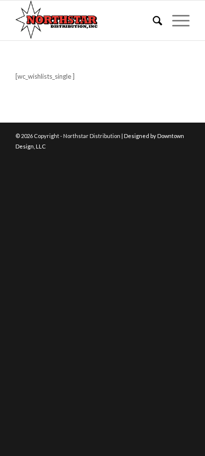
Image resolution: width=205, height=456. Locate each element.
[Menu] (176, 20)
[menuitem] (152, 20)
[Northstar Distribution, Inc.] (85, 20)
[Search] (152, 20)
